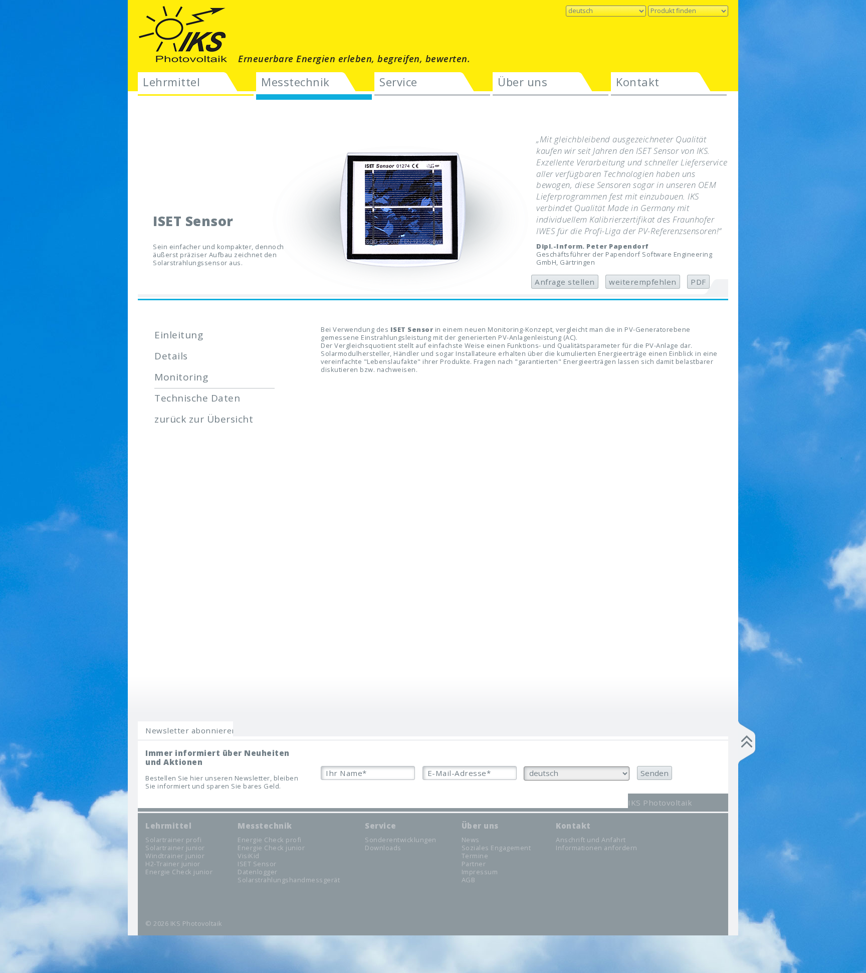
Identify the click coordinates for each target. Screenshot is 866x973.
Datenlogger (258, 871)
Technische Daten (197, 398)
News (471, 839)
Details (171, 355)
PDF (698, 282)
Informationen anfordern (596, 847)
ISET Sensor (257, 863)
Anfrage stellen (565, 282)
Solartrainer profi (173, 839)
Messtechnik (295, 81)
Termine (475, 855)
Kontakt (638, 81)
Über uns (522, 81)
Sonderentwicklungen (401, 839)
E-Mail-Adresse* (459, 773)
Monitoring (181, 376)
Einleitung (178, 334)
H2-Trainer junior (172, 863)
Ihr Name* (346, 773)
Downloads (383, 847)
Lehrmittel (171, 81)
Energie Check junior (178, 871)
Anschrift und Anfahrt (591, 839)
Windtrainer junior (174, 855)
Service (398, 81)
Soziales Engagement (496, 847)
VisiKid (249, 855)
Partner (474, 863)
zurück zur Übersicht (203, 419)
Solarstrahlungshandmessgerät (289, 879)
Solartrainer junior (175, 847)
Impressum (480, 871)
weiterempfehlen (643, 282)
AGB (469, 879)
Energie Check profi (270, 839)
